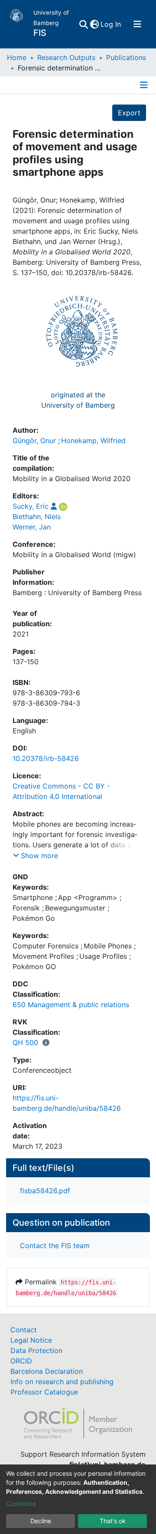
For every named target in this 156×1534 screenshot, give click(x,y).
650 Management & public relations (71, 1004)
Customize (21, 1503)
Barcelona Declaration (46, 1371)
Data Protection (36, 1350)
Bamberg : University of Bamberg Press (77, 592)
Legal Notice (31, 1340)
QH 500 (25, 1042)
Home (16, 57)
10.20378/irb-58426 (46, 758)
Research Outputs (66, 57)
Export (129, 112)
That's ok (113, 1520)
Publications (126, 57)
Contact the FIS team (55, 1245)
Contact (23, 1329)
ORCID (21, 1361)
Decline (40, 1520)
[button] (94, 24)
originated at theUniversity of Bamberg (78, 399)
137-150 (26, 661)
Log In (111, 24)
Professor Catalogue (44, 1392)
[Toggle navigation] (137, 24)
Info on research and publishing (62, 1381)
